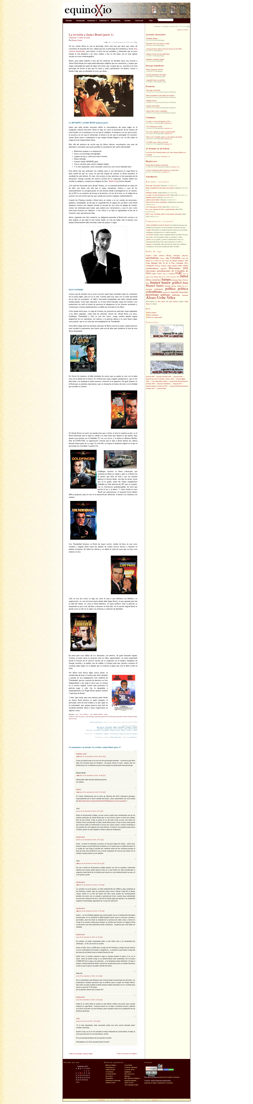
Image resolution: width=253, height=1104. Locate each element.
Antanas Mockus (165, 255)
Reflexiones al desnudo (113, 1080)
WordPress (101, 1100)
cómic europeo (79, 716)
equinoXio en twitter (150, 1083)
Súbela (123, 730)
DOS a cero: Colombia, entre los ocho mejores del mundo (164, 137)
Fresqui (120, 728)
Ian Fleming (111, 716)
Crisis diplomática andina (159, 381)
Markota (127, 1076)
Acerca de (139, 20)
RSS (151, 20)
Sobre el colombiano (156, 111)
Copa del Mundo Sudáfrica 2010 (176, 261)
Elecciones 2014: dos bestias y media (157, 43)
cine (77, 714)
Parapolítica (109, 1078)
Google (128, 727)
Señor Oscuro (129, 1082)
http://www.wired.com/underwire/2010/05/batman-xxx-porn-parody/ (102, 801)
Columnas (72, 38)
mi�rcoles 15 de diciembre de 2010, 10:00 (91, 775)
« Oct (77, 1082)
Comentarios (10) (174, 167)
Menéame (101, 728)
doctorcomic (80, 837)
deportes (164, 268)
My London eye (129, 1074)
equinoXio (155, 1100)
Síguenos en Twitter (182, 30)
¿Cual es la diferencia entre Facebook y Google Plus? (162, 170)
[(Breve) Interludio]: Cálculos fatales (81, 1053)
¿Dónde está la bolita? (153, 106)
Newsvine (89, 730)
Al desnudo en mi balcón (157, 148)
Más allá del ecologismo (132, 1078)
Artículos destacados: (156, 34)
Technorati (99, 733)
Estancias (150, 86)
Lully (78, 1018)
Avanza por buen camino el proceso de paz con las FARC (164, 49)
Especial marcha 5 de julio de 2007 (156, 386)
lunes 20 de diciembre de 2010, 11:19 (89, 976)
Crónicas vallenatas (131, 1067)
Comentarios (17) (165, 156)
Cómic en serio (84, 38)
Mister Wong (133, 728)
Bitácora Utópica (111, 1065)
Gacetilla (109, 727)
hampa (166, 279)
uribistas (176, 294)
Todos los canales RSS (155, 317)
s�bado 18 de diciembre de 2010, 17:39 (90, 885)
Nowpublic (105, 730)
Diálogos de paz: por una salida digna (157, 54)
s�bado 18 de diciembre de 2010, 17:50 (90, 911)
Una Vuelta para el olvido (154, 126)
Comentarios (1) (165, 172)
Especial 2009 (150, 376)
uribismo (165, 295)
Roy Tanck (161, 301)
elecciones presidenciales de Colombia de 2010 (167, 272)
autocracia (185, 255)
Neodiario (97, 730)
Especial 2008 (178, 376)
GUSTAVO (149, 235)
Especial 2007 (177, 383)
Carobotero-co (110, 1067)
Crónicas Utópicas (160, 266)
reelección (166, 292)
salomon (148, 244)
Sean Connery (73, 719)
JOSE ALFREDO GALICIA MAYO (158, 225)
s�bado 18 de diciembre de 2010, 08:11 (90, 863)
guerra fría (104, 716)
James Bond (119, 716)
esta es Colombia (169, 273)
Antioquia (176, 255)
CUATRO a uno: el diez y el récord (157, 142)
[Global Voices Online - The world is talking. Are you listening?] (168, 1070)
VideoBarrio (151, 176)
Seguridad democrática (179, 292)
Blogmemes (109, 728)
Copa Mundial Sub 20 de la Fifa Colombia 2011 (167, 263)
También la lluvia (151, 100)
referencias (133, 737)
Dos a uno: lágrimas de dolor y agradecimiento (160, 132)
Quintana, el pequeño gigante (155, 59)
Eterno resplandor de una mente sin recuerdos (160, 95)
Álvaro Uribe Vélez (160, 297)
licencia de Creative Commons (169, 1077)
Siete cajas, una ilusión (153, 90)
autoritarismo (152, 257)
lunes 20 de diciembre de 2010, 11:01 (89, 937)
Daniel (78, 789)
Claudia (148, 230)
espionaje (98, 716)
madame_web (81, 754)
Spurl (118, 730)
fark (115, 728)
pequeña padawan (130, 1080)
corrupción (150, 265)
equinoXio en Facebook (165, 1083)
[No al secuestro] (160, 1070)
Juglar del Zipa (110, 1069)
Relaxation (127, 1100)
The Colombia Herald (131, 1085)
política (170, 288)
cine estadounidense (96, 714)
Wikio (129, 730)
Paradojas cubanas (152, 38)
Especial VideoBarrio (164, 383)
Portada (69, 20)
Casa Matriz (128, 1065)
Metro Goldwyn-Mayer (130, 716)
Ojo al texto (109, 1076)
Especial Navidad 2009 (164, 376)
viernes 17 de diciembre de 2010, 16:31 (90, 839)
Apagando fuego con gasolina (155, 80)
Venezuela (185, 295)
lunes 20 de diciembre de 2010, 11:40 (89, 999)
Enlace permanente (96, 722)
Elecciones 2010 (178, 268)
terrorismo (152, 295)
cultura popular (89, 716)
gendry (148, 239)
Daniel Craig (113, 181)
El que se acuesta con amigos (126, 1053)
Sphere (106, 733)
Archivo (127, 20)
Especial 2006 (161, 388)
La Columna (109, 1072)
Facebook (121, 727)
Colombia (175, 257)
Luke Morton (173, 301)
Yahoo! (135, 730)
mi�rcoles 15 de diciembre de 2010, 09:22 (91, 756)
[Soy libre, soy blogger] (151, 1070)
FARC (179, 273)
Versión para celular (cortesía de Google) (123, 733)
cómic (180, 265)
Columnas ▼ (104, 20)
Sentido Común (110, 1082)
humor (155, 282)
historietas (174, 280)
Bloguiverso (115, 20)
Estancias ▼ (92, 20)
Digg (115, 727)
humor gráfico (171, 282)
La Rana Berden (111, 1074)
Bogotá (162, 258)
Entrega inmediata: (155, 65)
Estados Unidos (157, 274)
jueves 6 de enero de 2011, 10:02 (88, 1021)
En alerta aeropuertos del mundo (156, 75)
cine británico (83, 714)
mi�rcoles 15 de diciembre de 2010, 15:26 (91, 792)
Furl (126, 728)
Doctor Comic (77, 40)
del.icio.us (100, 727)
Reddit (113, 730)
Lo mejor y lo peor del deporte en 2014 (158, 121)
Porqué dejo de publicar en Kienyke (157, 165)
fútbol (184, 276)
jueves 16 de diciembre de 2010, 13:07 (89, 811)
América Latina (151, 255)
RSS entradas (152, 312)
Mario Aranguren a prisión (154, 69)
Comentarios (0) (167, 123)
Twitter (134, 727)
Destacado (80, 20)
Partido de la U (182, 286)
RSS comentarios (115, 737)
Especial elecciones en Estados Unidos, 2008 (160, 379)
